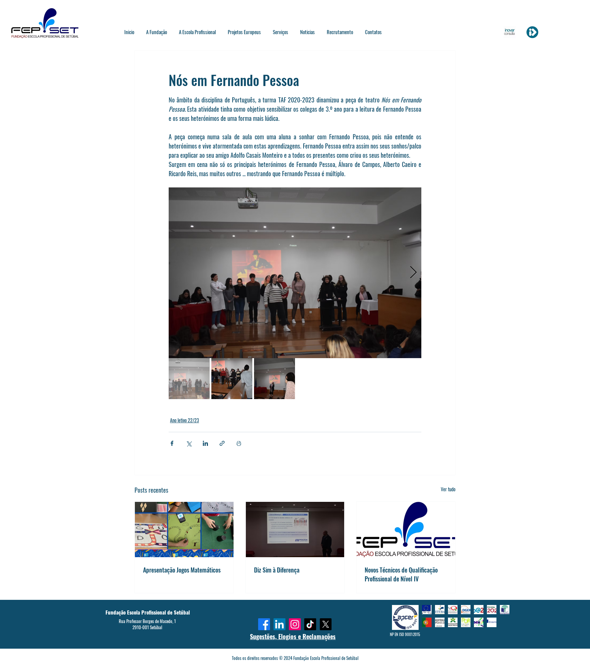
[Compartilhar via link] (222, 443)
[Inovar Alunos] (510, 32)
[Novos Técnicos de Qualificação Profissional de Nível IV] (405, 529)
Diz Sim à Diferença (276, 569)
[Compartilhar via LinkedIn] (205, 443)
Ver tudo (448, 489)
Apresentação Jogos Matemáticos (182, 569)
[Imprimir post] (239, 443)
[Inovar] (532, 32)
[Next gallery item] (413, 273)
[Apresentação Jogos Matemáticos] (184, 529)
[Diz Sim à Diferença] (295, 529)
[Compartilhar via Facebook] (172, 443)
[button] (156, 32)
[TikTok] (310, 624)
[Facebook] (264, 624)
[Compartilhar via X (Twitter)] (188, 443)
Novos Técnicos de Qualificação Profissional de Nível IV (401, 574)
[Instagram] (295, 624)
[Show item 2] (231, 378)
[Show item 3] (274, 378)
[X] (326, 624)
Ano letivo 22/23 (184, 420)
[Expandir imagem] (295, 272)
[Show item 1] (189, 378)
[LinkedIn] (279, 624)
